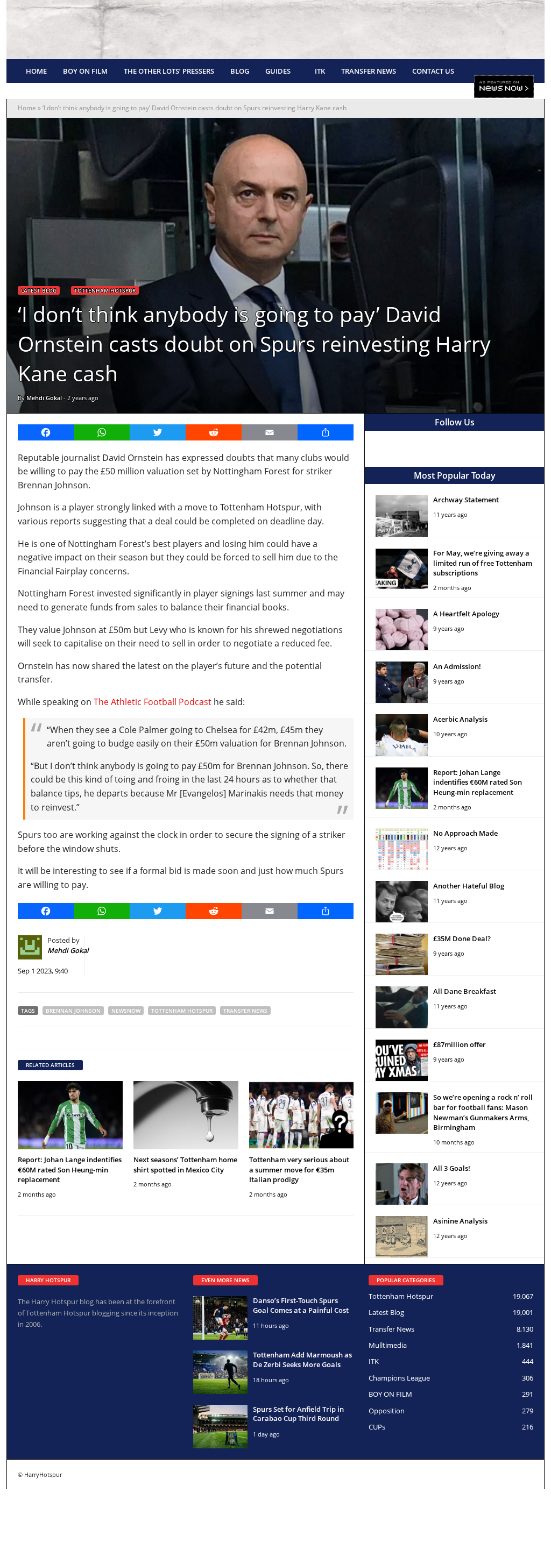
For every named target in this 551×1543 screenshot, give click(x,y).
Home (36, 71)
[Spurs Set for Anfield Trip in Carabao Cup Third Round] (220, 1426)
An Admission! (457, 666)
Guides (278, 71)
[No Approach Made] (402, 849)
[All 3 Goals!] (402, 1184)
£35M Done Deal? (462, 938)
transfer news (245, 1010)
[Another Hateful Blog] (402, 901)
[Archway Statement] (402, 515)
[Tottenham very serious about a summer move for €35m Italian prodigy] (301, 1115)
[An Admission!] (402, 682)
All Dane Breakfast (464, 991)
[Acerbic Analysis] (402, 735)
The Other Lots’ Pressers (169, 71)
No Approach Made (465, 833)
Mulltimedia (388, 1345)
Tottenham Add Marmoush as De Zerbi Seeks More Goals (302, 1359)
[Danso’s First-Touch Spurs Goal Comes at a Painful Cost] (220, 1318)
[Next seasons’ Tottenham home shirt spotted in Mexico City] (185, 1115)
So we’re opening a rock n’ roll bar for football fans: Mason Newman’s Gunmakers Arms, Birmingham (483, 1112)
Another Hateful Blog (468, 886)
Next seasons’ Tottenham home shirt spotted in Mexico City (185, 1165)
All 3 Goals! (451, 1168)
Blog (239, 71)
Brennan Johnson (73, 1010)
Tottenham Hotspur (105, 290)
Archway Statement (466, 499)
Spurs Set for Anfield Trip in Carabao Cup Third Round (298, 1414)
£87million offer (459, 1044)
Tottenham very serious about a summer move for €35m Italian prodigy (299, 1170)
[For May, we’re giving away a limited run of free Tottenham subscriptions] (402, 568)
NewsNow (125, 1010)
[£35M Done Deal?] (402, 954)
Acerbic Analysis (460, 719)
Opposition (387, 1411)
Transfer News (368, 71)
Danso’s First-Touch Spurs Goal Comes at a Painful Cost (301, 1305)
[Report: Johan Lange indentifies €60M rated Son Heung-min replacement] (70, 1115)
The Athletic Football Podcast (152, 702)
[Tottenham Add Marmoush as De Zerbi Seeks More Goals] (220, 1372)
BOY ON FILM (85, 71)
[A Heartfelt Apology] (402, 629)
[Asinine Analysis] (402, 1236)
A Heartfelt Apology (466, 613)
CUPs (377, 1427)
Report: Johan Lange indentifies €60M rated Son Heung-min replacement (70, 1170)
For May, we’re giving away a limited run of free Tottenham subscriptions (482, 563)
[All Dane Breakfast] (402, 1007)
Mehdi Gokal (44, 398)
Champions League (399, 1378)
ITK (320, 71)
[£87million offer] (402, 1060)
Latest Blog (38, 290)
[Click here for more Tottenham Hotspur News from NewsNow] (504, 87)
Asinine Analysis (460, 1221)
